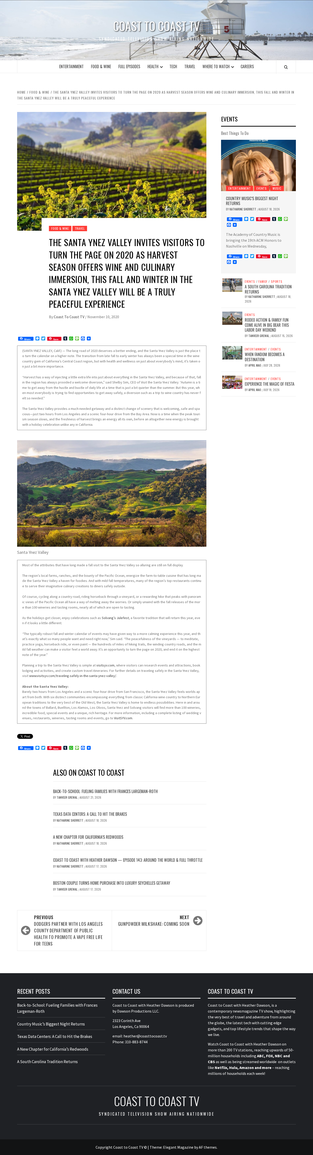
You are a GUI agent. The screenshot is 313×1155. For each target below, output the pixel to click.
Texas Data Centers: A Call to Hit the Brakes (90, 814)
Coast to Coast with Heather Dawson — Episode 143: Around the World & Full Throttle (127, 860)
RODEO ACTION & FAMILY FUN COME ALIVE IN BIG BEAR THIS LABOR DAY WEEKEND (267, 325)
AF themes (208, 1147)
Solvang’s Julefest (115, 618)
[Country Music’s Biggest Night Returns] (258, 165)
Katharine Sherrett (70, 820)
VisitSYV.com (123, 718)
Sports (276, 281)
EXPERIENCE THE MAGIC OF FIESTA (269, 384)
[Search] (286, 67)
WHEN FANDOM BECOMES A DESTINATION (265, 356)
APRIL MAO (255, 365)
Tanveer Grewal (67, 797)
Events (262, 188)
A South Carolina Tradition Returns (268, 289)
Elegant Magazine (178, 1147)
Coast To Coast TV (69, 316)
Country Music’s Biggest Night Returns (252, 201)
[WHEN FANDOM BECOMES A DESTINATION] (232, 352)
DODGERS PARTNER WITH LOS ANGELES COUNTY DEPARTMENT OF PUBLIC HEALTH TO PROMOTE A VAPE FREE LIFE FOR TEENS (68, 930)
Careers (247, 66)
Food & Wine (101, 66)
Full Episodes (129, 66)
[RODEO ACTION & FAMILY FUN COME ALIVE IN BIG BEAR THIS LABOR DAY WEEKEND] (232, 317)
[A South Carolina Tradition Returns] (232, 284)
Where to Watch (216, 66)
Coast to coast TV (156, 25)
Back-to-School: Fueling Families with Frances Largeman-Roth (105, 791)
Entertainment (71, 66)
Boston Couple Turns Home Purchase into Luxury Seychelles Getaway (111, 883)
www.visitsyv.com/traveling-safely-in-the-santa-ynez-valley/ (72, 676)
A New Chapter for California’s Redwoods (88, 837)
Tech (173, 66)
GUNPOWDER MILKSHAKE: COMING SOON (153, 920)
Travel (189, 66)
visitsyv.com (105, 665)
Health (152, 66)
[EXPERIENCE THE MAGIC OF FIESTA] (232, 381)
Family (262, 281)
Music (277, 188)
